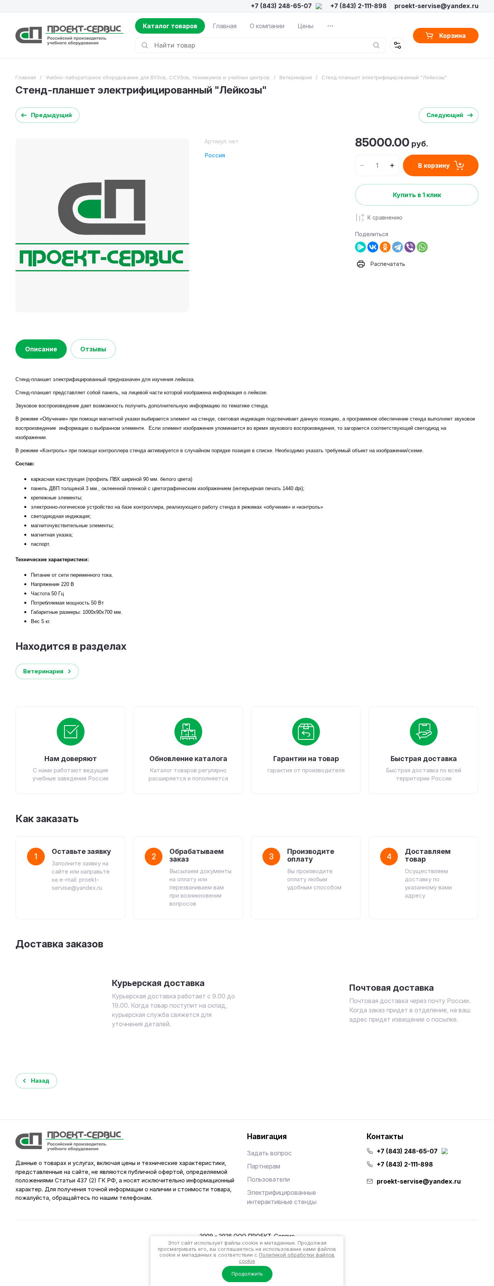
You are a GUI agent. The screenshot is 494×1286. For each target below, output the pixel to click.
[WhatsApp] (422, 247)
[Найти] (376, 45)
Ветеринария (295, 77)
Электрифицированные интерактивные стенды (281, 1197)
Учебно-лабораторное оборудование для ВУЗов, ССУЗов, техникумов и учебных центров (158, 77)
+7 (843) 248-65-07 (281, 6)
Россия (215, 155)
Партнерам (263, 1166)
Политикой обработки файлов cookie (287, 1258)
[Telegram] (397, 247)
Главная (225, 26)
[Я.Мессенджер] (360, 247)
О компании (267, 26)
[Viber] (409, 247)
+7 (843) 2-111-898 (358, 6)
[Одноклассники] (385, 247)
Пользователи (268, 1179)
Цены (305, 26)
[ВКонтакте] (372, 247)
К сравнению (385, 217)
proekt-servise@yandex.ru (436, 6)
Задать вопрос (269, 1153)
